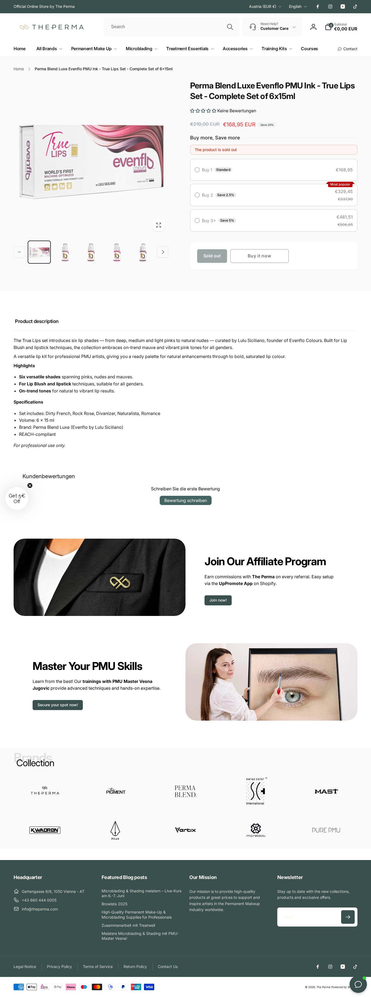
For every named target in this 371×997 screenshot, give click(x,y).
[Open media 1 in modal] (91, 157)
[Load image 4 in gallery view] (117, 252)
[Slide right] (162, 252)
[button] (48, 48)
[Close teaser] (30, 485)
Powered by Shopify (344, 987)
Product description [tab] (37, 321)
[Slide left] (19, 252)
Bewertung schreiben (185, 500)
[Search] (230, 26)
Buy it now (259, 255)
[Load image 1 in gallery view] (39, 252)
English (295, 6)
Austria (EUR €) (262, 6)
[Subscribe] (348, 917)
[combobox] (172, 26)
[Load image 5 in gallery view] (143, 252)
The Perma (323, 987)
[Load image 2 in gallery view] (65, 252)
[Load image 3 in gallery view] (91, 252)
